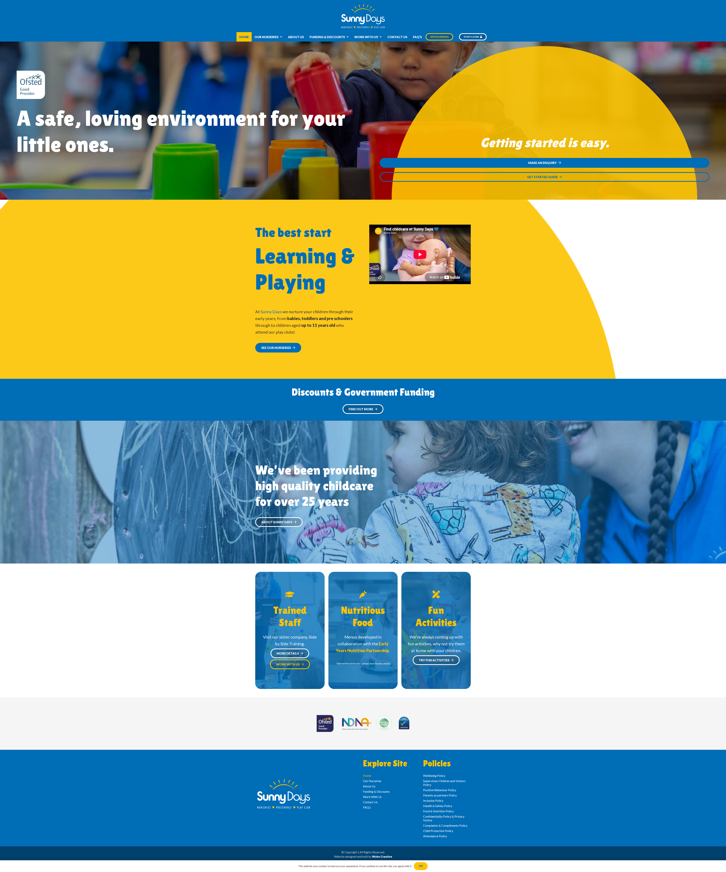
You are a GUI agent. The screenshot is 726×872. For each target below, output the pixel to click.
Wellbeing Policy (434, 775)
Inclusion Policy (433, 800)
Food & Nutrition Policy (438, 811)
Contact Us (370, 802)
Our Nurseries (372, 781)
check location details (379, 663)
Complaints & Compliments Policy (445, 825)
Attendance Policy (435, 836)
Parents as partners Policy (440, 795)
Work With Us (372, 797)
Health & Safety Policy (437, 806)
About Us (369, 786)
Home (367, 775)
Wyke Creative (382, 856)
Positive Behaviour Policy (439, 790)
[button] (281, 37)
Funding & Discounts (376, 791)
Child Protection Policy (438, 831)
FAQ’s (367, 807)
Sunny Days (271, 311)
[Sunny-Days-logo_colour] (363, 16)
